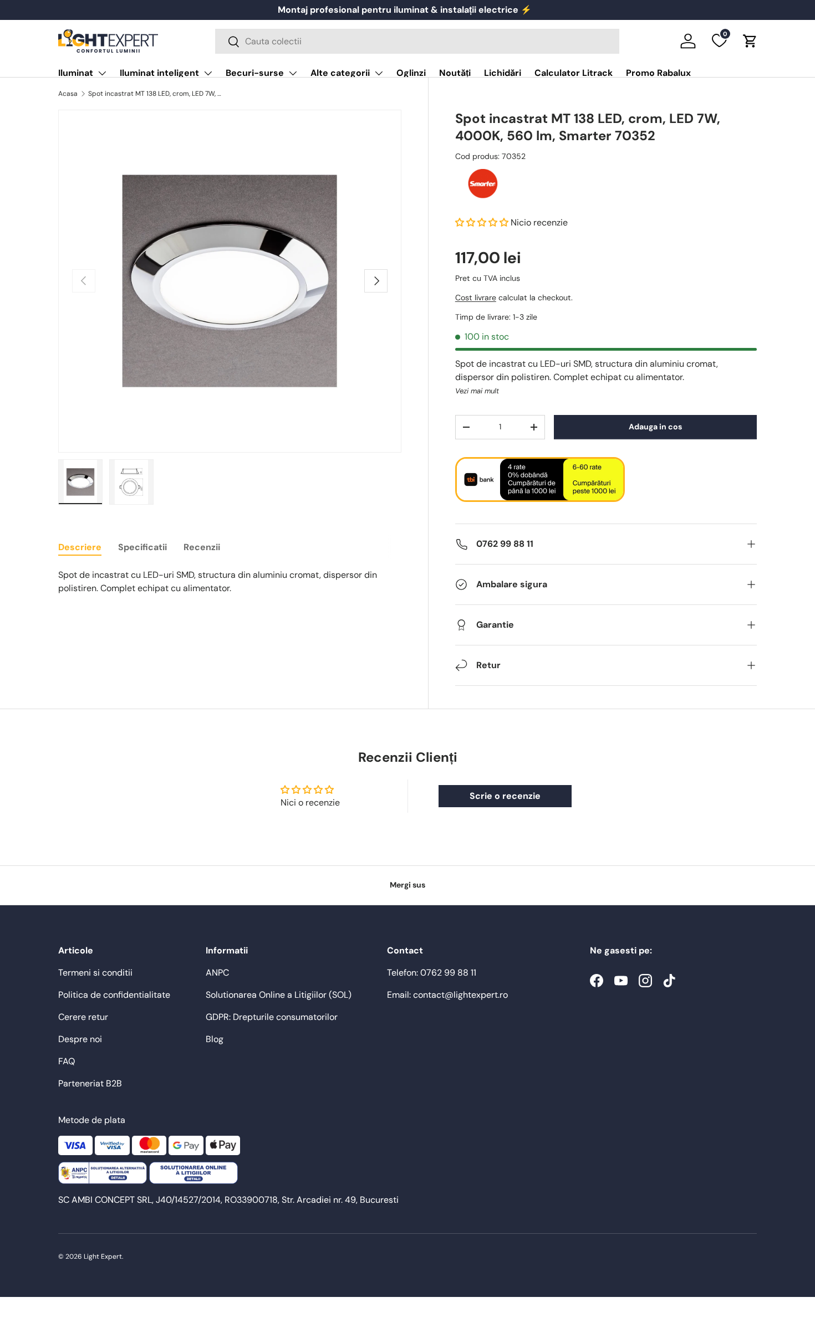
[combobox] (417, 41)
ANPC (217, 972)
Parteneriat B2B (90, 1083)
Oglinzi (411, 73)
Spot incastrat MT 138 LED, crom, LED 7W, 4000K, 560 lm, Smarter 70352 (154, 93)
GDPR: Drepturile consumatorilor (272, 1017)
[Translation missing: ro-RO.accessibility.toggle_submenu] (102, 73)
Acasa (68, 93)
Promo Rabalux (658, 73)
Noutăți (455, 73)
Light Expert (103, 1256)
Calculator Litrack (573, 73)
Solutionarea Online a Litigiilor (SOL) (279, 995)
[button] (750, 41)
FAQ (66, 1061)
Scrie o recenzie (505, 796)
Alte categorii (340, 73)
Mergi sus (407, 885)
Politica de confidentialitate (114, 995)
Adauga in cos (655, 427)
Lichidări (502, 73)
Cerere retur (83, 1017)
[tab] (79, 547)
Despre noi (80, 1039)
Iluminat (75, 73)
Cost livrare (475, 297)
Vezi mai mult (477, 391)
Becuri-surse (255, 73)
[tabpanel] (229, 581)
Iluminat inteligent (159, 73)
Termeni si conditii (95, 972)
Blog (214, 1039)
